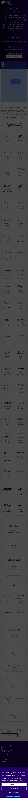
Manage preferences (14, 792)
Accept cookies (14, 784)
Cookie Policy (10, 796)
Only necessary (14, 788)
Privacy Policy (17, 796)
